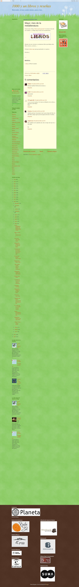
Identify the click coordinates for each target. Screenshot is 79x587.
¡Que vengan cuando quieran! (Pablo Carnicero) (17, 267)
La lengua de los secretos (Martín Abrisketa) (17, 281)
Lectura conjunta (15, 132)
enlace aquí (31, 49)
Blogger (47, 584)
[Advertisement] (15, 50)
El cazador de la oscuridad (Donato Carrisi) (17, 307)
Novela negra (14, 151)
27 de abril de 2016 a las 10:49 (37, 83)
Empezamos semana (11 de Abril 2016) (17, 290)
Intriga (13, 130)
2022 (15, 188)
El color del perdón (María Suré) (18, 257)
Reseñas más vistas (17, 276)
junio (16, 219)
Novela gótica (15, 145)
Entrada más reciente (29, 151)
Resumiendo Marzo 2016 (17, 261)
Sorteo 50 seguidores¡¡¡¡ (19, 345)
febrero (16, 329)
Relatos (13, 164)
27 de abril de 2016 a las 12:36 (37, 92)
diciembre (17, 203)
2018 (15, 197)
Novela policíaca (15, 153)
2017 (15, 199)
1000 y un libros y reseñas (31, 5)
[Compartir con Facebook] (46, 73)
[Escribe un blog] (44, 73)
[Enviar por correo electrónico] (43, 73)
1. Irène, (26, 63)
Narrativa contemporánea (15, 137)
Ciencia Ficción (15, 118)
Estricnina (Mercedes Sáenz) (17, 240)
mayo (16, 221)
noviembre (17, 205)
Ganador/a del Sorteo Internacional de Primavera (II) (18, 301)
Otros (13, 157)
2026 (15, 179)
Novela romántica (15, 155)
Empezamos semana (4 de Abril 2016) (18, 318)
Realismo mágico (15, 162)
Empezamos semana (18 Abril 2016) (17, 273)
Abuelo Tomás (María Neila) (17, 323)
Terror (13, 172)
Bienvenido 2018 (19, 418)
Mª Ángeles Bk (31, 100)
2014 (15, 336)
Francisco (30, 111)
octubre (16, 209)
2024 (15, 183)
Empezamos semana (16, 122)
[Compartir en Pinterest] (48, 73)
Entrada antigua (51, 151)
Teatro (13, 170)
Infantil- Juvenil (15, 128)
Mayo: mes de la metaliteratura (18, 234)
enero (16, 331)
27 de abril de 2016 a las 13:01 (40, 100)
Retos (30, 75)
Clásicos (13, 120)
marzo (16, 327)
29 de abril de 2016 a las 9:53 (39, 120)
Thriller (13, 174)
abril (16, 223)
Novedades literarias (16, 141)
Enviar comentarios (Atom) (34, 154)
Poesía (13, 160)
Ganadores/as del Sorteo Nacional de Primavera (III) (17, 251)
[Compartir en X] (45, 73)
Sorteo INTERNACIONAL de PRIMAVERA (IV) (18, 228)
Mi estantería (14, 134)
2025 (15, 181)
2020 (15, 192)
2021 (15, 190)
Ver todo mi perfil (15, 93)
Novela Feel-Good (15, 143)
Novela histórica (15, 149)
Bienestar (14, 114)
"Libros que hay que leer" (39, 29)
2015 (15, 334)
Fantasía (13, 126)
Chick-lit (14, 116)
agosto (16, 214)
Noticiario (14, 139)
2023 (15, 186)
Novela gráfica (15, 147)
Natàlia (29, 84)
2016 (15, 201)
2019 (15, 195)
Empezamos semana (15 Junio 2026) (19, 381)
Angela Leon (30, 121)
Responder (30, 87)
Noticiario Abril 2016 (17, 295)
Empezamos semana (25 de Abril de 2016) (17, 244)
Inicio (41, 151)
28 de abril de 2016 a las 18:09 (38, 111)
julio (16, 217)
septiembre (17, 211)
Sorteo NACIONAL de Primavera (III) (18, 313)
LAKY (29, 92)
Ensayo (13, 124)
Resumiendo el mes (16, 166)
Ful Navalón (16, 91)
